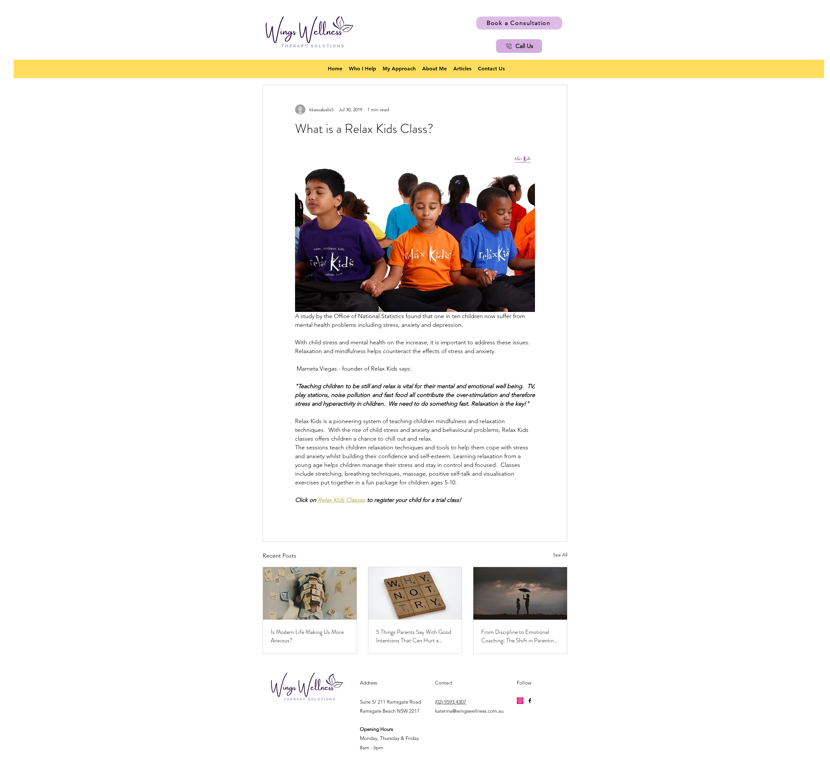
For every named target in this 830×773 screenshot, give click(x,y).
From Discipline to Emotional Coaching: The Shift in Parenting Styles (518, 636)
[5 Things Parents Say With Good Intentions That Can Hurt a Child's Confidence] (415, 593)
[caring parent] (520, 593)
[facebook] (530, 700)
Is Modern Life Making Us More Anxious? (307, 636)
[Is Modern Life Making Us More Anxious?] (310, 593)
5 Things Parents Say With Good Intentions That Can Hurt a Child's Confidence (413, 636)
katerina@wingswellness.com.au (469, 711)
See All (560, 555)
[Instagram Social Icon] (520, 700)
